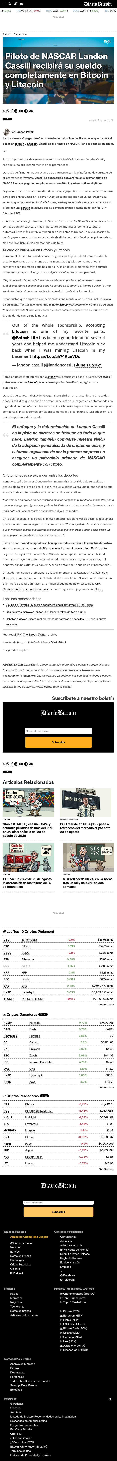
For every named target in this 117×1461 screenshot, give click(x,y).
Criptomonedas (20, 34)
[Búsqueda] (11, 4)
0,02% (62, 10)
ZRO (6, 1124)
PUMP (8, 1022)
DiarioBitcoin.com (106, 1004)
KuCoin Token (34, 1156)
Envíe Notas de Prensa (74, 1249)
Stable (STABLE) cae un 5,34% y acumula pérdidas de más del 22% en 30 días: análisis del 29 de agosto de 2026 (28, 830)
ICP (6, 1062)
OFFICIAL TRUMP (33, 999)
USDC (7, 952)
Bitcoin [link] (19, 143)
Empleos (65, 1266)
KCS (6, 1156)
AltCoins (6, 819)
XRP (6, 972)
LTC (6, 1163)
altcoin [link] (52, 376)
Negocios (16, 1302)
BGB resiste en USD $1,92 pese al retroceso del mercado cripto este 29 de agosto (85, 828)
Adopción (7, 34)
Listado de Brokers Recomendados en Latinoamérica (43, 1416)
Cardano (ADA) (72, 1337)
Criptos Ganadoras (22, 1014)
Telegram (68, 1279)
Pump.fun (35, 1022)
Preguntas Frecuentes (24, 1425)
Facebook (68, 1275)
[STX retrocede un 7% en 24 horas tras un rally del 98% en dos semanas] (88, 858)
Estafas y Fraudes (21, 1429)
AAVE (7, 1082)
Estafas (15, 1251)
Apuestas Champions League (29, 1236)
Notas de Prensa (20, 1256)
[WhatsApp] (8, 111)
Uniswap (34, 1049)
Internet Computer (41, 1062)
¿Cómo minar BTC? (22, 1442)
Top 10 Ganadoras (73, 1298)
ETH (6, 959)
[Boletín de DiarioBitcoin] (31, 111)
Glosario (15, 1268)
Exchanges (17, 1260)
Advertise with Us (71, 1245)
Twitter (42, 634)
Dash (32, 1029)
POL (6, 1110)
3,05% (31, 10)
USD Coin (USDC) (73, 1324)
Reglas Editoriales (71, 1258)
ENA (6, 1137)
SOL (6, 966)
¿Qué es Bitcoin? (20, 1438)
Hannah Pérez (24, 132)
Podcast (17, 1273)
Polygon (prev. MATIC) (39, 1110)
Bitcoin (26, 946)
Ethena (29, 1137)
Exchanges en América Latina (28, 1421)
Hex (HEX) (69, 1341)
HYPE (17, 10)
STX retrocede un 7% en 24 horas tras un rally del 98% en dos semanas (87, 883)
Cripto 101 (16, 1433)
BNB (6, 985)
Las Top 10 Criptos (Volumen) (30, 931)
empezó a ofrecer (25, 589)
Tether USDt (29, 939)
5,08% (89, 10)
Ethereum (28, 959)
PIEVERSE (10, 1035)
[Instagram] (16, 111)
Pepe (28, 1143)
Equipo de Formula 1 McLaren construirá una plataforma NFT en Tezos (49, 604)
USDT (7, 939)
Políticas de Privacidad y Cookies (30, 1455)
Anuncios (66, 1241)
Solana (26, 966)
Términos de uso (20, 1451)
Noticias (15, 1247)
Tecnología (17, 1306)
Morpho (30, 1130)
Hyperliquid (29, 992)
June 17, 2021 (89, 364)
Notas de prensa (20, 1311)
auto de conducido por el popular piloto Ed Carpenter (70, 548)
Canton (34, 1042)
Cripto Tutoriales (20, 1264)
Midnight (30, 1117)
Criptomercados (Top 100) (78, 1293)
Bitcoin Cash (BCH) (74, 1328)
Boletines (16, 1389)
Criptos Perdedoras (22, 1096)
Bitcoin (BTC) (71, 1311)
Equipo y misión (70, 1262)
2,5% (112, 10)
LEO (101, 10)
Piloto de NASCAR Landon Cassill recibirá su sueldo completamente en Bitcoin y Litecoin (56, 70)
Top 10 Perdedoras (74, 1302)
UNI (6, 1049)
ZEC (74, 10)
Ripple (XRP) (70, 1320)
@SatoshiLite (25, 337)
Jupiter (29, 1150)
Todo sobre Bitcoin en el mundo (30, 1381)
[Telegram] (26, 111)
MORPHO (10, 1130)
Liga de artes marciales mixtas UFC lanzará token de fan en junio (46, 612)
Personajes (17, 1376)
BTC (6, 946)
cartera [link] (25, 207)
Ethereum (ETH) (72, 1315)
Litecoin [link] (32, 143)
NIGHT (8, 1117)
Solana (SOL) (71, 1332)
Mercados (16, 1298)
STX (6, 1104)
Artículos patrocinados (24, 1315)
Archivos (15, 1412)
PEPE (7, 1143)
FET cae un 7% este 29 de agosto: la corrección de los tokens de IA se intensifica (28, 883)
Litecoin (30, 1163)
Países (14, 1293)
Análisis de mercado (69, 819)
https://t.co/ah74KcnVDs (56, 356)
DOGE (43, 10)
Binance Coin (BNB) (75, 1350)
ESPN (18, 634)
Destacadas (17, 1372)
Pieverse (34, 1035)
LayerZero (31, 1124)
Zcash (25, 979)
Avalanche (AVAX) (73, 1345)
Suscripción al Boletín (23, 1385)
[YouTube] (21, 111)
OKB (7, 1068)
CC (6, 1042)
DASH (7, 1029)
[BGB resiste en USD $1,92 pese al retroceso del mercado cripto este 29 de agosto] (85, 803)
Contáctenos (68, 1236)
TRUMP (9, 999)
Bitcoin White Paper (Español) (28, 1446)
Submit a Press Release (75, 1254)
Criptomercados (23, 1243)
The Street (29, 634)
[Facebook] (12, 111)
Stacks (29, 1104)
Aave (32, 1082)
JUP (6, 1150)
